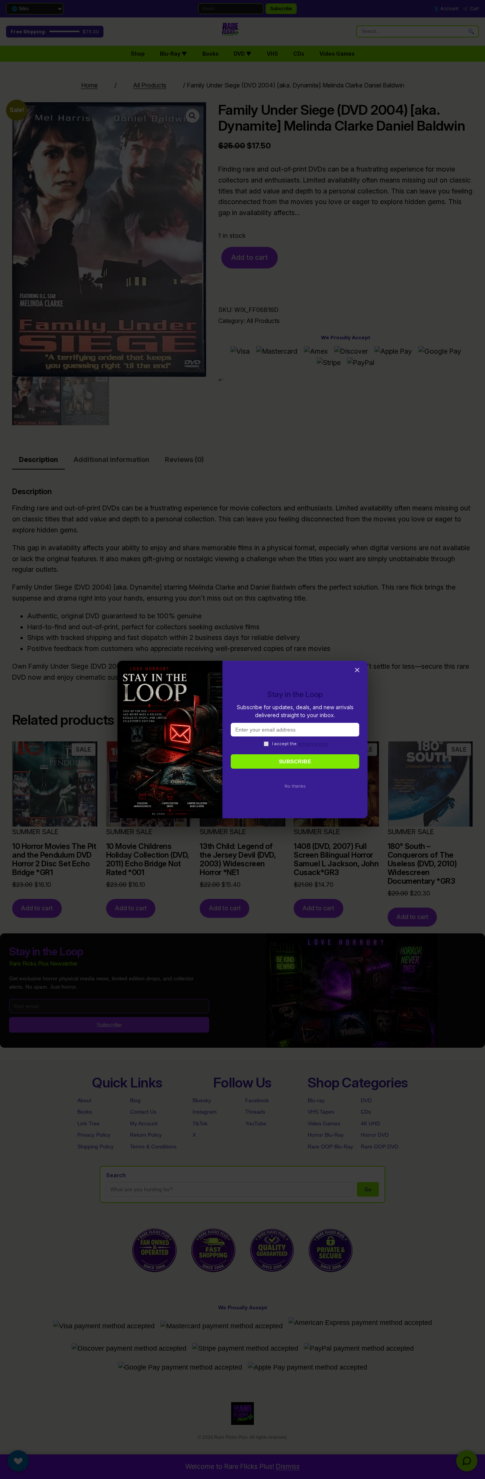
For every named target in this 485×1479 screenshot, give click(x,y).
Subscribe (295, 761)
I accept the (300, 743)
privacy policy (313, 743)
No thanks (295, 786)
